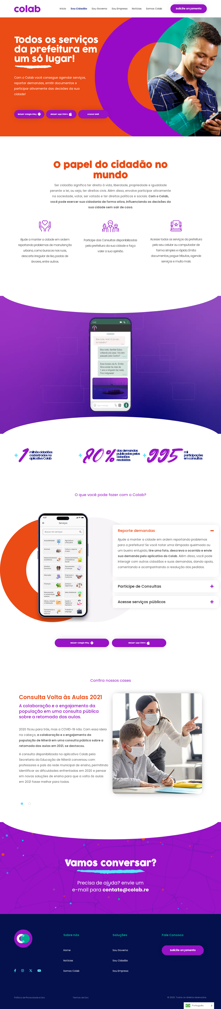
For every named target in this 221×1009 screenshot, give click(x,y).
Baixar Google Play (27, 114)
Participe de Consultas (139, 586)
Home (67, 950)
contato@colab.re (126, 889)
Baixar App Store (59, 114)
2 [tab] (29, 803)
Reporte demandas (136, 530)
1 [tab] (22, 803)
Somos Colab (71, 971)
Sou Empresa (120, 971)
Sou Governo (120, 950)
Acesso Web (93, 114)
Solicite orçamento (188, 9)
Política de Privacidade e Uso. (29, 997)
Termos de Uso (80, 997)
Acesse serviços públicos (142, 602)
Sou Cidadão (120, 960)
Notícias (68, 960)
